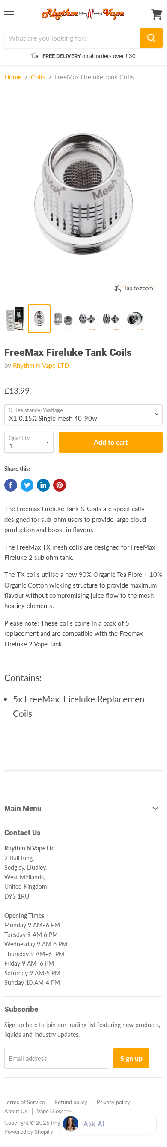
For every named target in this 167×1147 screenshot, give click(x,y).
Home (12, 77)
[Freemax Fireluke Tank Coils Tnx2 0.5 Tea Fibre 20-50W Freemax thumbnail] (87, 318)
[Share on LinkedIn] (43, 485)
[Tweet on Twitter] (27, 485)
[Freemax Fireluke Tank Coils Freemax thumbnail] (15, 318)
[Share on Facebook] (10, 485)
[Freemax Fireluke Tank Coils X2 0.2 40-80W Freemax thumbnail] (134, 318)
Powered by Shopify (28, 1131)
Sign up (131, 1058)
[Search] (151, 38)
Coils (38, 77)
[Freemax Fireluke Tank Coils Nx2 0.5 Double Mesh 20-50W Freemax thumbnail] (63, 318)
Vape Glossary (54, 1111)
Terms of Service (24, 1102)
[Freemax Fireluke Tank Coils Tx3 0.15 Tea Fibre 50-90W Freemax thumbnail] (110, 318)
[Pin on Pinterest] (59, 485)
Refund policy (70, 1102)
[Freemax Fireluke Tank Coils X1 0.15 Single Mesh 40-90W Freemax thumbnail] (39, 318)
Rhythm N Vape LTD (41, 365)
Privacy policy (113, 1102)
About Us (15, 1111)
